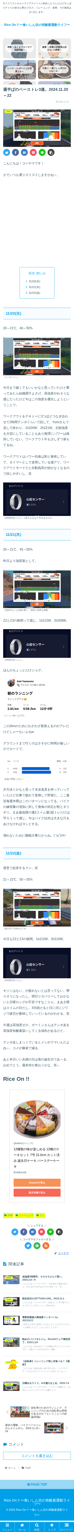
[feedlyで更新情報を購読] (37, 1245)
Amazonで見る (37, 1182)
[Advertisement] (37, 222)
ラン (41, 1215)
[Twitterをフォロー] (28, 1245)
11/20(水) (34, 281)
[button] (66, 798)
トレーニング (26, 1215)
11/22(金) (34, 292)
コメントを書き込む (37, 1456)
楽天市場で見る (37, 1192)
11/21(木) (34, 287)
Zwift (9, 1215)
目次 (32, 273)
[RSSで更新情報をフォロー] (45, 1245)
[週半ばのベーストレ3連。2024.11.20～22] (24, 152)
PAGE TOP (38, 1484)
